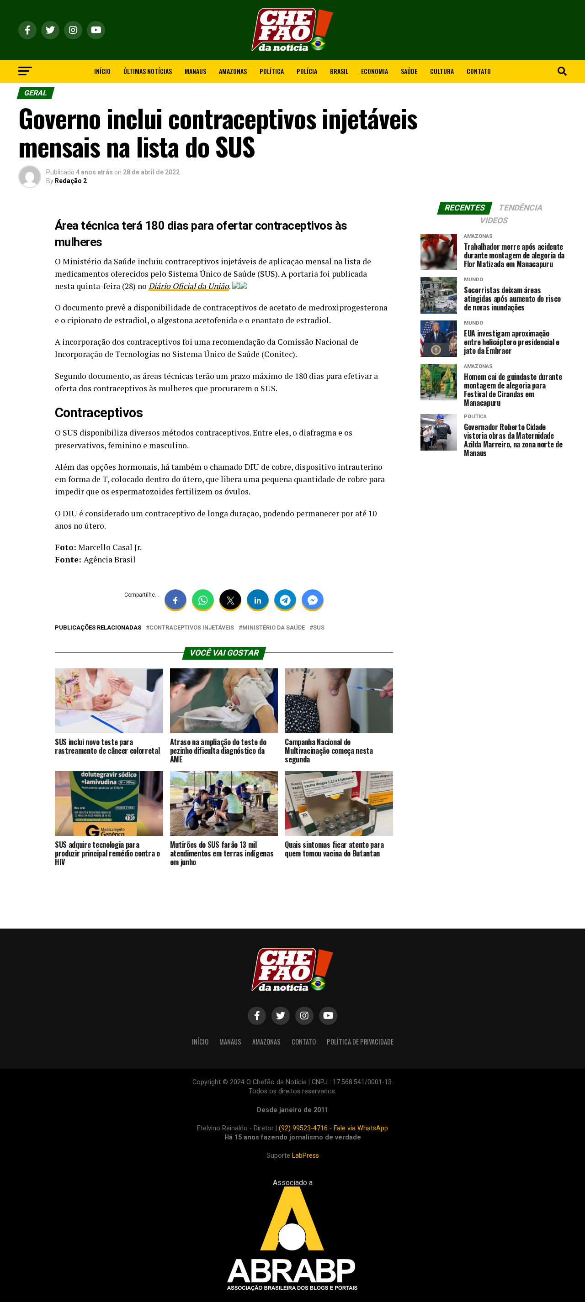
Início (102, 71)
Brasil (339, 71)
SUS (318, 628)
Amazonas (233, 71)
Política (272, 71)
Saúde (409, 71)
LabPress (305, 1156)
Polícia (307, 71)
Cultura (442, 71)
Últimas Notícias (147, 71)
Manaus (195, 71)
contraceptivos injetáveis (191, 628)
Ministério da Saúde (273, 628)
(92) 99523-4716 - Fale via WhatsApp (333, 1128)
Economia (374, 71)
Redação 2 (71, 180)
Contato (479, 71)
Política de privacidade (360, 1041)
